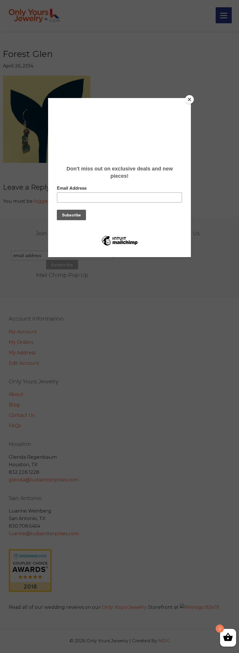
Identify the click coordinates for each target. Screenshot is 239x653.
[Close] (189, 99)
